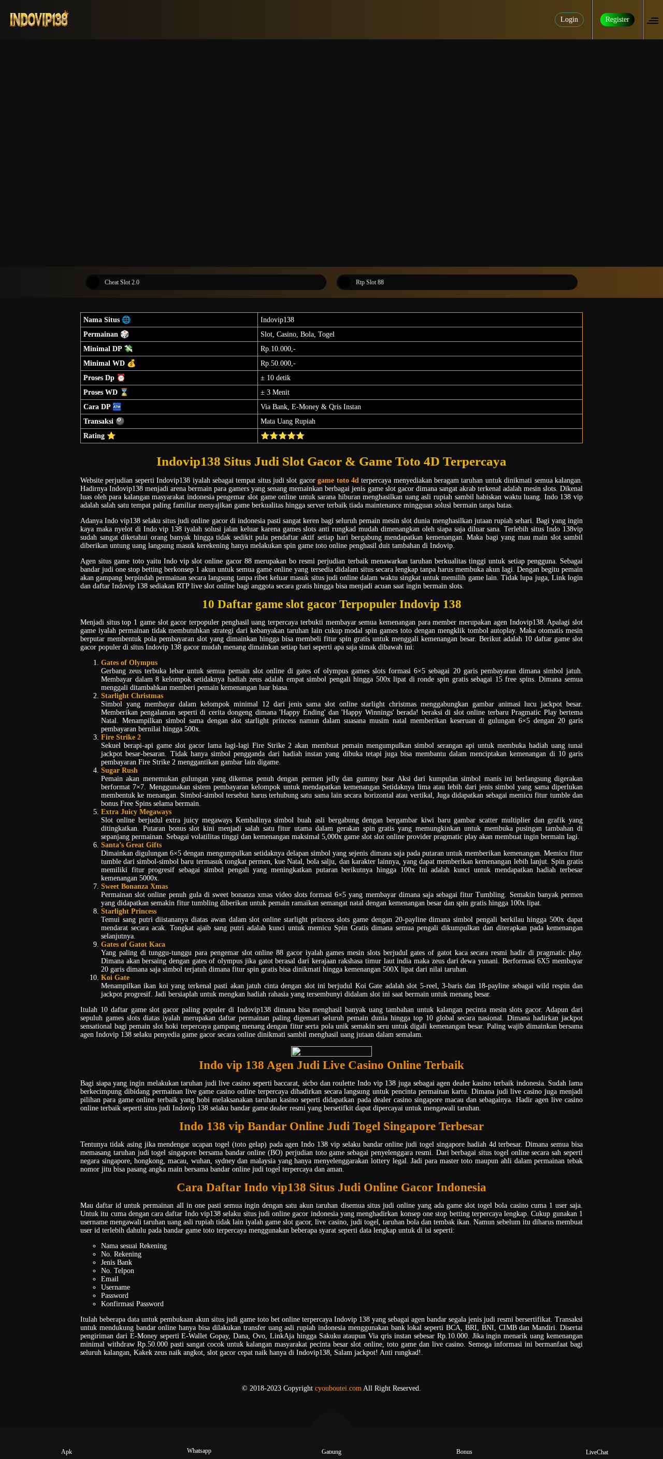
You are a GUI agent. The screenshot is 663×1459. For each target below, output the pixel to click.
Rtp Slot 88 (370, 282)
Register (617, 19)
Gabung (331, 1451)
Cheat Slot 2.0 (122, 282)
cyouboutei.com (338, 1388)
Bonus (464, 1451)
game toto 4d (338, 480)
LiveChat (597, 1452)
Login (569, 19)
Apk (66, 1451)
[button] (655, 19)
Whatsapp (199, 1450)
